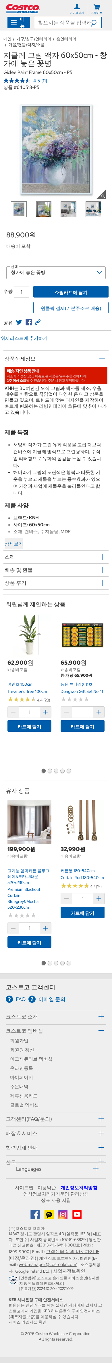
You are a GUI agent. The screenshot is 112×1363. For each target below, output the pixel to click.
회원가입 (19, 1040)
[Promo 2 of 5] (49, 771)
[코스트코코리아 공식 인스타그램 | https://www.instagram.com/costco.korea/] (63, 1216)
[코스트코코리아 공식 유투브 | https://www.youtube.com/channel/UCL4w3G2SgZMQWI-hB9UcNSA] (77, 1216)
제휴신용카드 (24, 1096)
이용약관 (47, 1187)
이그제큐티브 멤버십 (31, 1059)
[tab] (56, 1016)
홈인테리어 (66, 38)
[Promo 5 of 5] (68, 771)
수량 (8, 291)
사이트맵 (24, 1187)
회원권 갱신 (22, 1050)
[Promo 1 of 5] (43, 771)
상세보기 (14, 544)
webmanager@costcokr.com (47, 1264)
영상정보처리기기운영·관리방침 (56, 1194)
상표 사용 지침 (56, 1200)
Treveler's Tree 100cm (27, 691)
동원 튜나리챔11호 (76, 684)
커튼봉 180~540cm (78, 870)
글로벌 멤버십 (24, 1105)
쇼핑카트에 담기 (71, 292)
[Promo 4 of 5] (62, 771)
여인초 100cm (19, 684)
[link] (19, 322)
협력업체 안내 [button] (22, 1147)
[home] (23, 8)
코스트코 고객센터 (30, 987)
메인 (7, 38)
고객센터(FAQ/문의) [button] (29, 1119)
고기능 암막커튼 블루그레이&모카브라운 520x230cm (28, 876)
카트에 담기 (29, 726)
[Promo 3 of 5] (56, 771)
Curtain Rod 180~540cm (82, 877)
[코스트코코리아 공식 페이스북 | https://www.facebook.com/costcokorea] (35, 1216)
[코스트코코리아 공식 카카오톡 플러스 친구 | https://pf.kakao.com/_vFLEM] (50, 1216)
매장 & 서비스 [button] (21, 1133)
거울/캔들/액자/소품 (26, 44)
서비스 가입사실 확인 (28, 1322)
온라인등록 (21, 1068)
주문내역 (19, 1086)
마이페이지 (21, 1077)
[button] (96, 22)
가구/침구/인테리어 (33, 38)
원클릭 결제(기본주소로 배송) (71, 308)
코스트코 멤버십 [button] (24, 1031)
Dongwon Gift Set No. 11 (82, 691)
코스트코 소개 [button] (22, 1016)
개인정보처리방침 (79, 1187)
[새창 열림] (14, 1281)
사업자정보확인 (69, 1271)
